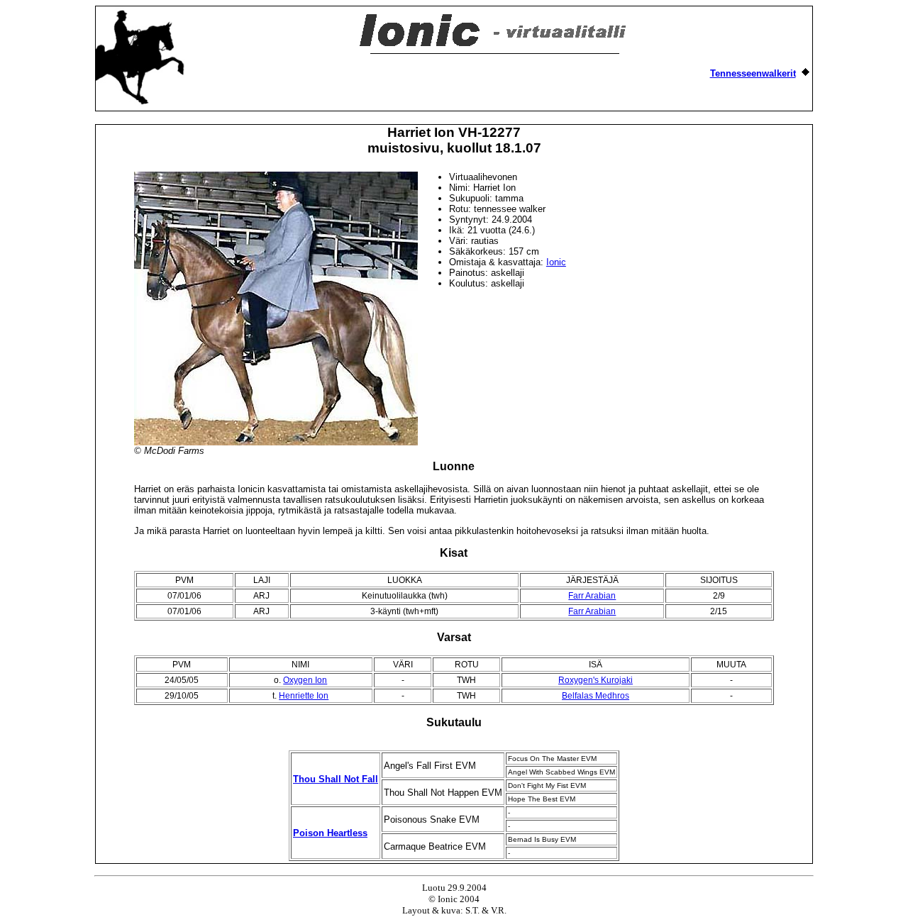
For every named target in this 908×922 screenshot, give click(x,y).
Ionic (556, 262)
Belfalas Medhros (595, 696)
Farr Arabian (592, 596)
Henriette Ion (303, 696)
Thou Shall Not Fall (335, 779)
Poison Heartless (330, 833)
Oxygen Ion (305, 680)
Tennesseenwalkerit (753, 73)
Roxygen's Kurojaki (595, 680)
